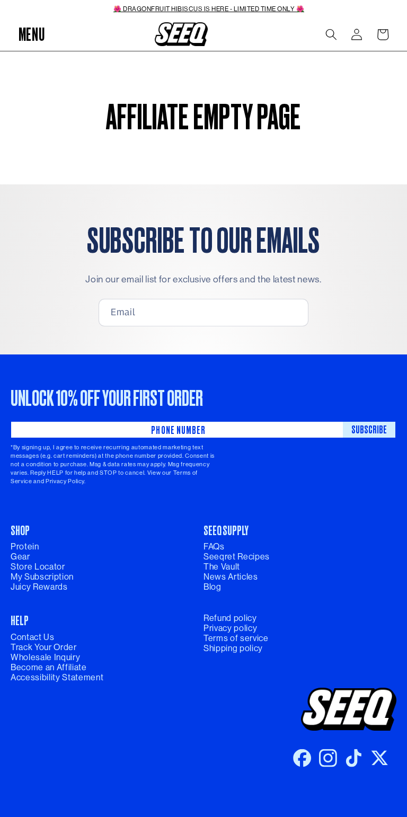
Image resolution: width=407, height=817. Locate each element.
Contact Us (33, 637)
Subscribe (369, 429)
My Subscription (42, 577)
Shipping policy (233, 648)
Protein (25, 546)
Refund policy (230, 618)
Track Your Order (44, 647)
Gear (20, 557)
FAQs (214, 546)
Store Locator (38, 567)
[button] (31, 34)
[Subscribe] (292, 312)
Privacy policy (230, 628)
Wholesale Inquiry (45, 657)
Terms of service (236, 638)
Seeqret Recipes (237, 557)
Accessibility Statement (57, 677)
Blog (213, 587)
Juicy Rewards (39, 587)
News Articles (231, 577)
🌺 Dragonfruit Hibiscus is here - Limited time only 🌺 (208, 9)
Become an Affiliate (49, 667)
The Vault (222, 567)
